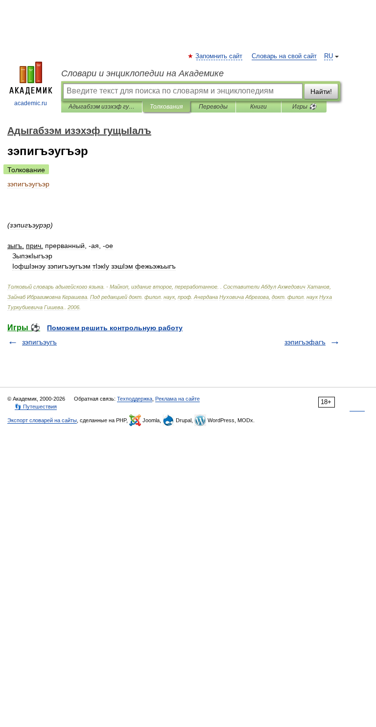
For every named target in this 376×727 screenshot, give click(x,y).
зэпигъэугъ (39, 342)
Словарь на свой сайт (284, 56)
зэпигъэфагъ (305, 342)
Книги (258, 106)
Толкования (166, 106)
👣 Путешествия (36, 406)
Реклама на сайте (177, 399)
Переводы (213, 106)
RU (328, 56)
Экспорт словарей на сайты (42, 420)
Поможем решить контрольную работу (115, 328)
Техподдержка (134, 399)
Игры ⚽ (304, 106)
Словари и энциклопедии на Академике (142, 73)
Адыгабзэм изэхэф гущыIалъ (102, 106)
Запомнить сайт (219, 56)
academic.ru (30, 103)
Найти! (321, 91)
